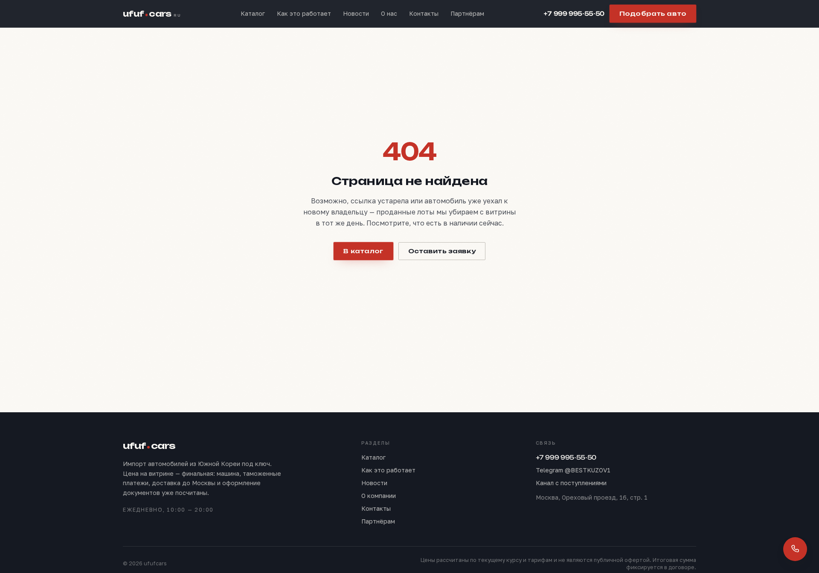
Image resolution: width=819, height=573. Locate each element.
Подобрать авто (652, 13)
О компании (378, 495)
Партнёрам (467, 13)
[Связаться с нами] (795, 549)
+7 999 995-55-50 (573, 13)
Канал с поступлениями (571, 482)
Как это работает (304, 13)
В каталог (363, 251)
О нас (389, 13)
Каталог (253, 13)
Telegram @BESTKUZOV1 (573, 470)
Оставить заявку (442, 251)
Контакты (424, 13)
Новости (356, 13)
